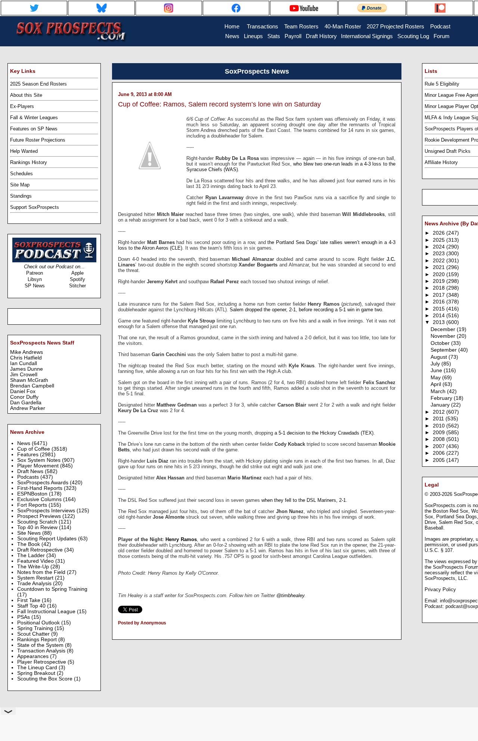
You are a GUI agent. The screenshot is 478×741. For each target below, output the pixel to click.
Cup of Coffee (34, 449)
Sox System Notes (39, 460)
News (24, 443)
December (444, 329)
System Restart (36, 578)
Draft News (31, 471)
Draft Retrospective (40, 550)
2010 (439, 426)
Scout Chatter (34, 634)
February (442, 398)
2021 (439, 267)
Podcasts (28, 477)
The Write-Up (33, 566)
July (436, 364)
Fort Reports (33, 505)
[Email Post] (118, 632)
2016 (439, 302)
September (444, 350)
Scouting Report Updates (47, 538)
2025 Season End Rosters (38, 84)
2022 (439, 260)
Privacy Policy (440, 589)
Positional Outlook (39, 623)
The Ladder (31, 555)
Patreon (34, 273)
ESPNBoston (33, 494)
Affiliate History (441, 162)
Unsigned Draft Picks (448, 151)
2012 (439, 412)
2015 (439, 309)
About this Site (26, 95)
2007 (439, 446)
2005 (439, 460)
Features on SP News (34, 129)
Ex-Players (22, 106)
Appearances (33, 656)
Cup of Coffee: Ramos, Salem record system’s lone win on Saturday (219, 104)
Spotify (77, 279)
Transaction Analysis (42, 651)
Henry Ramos (181, 539)
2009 (439, 432)
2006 (439, 453)
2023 (439, 253)
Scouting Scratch (38, 522)
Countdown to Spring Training (52, 589)
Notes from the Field (42, 572)
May (436, 377)
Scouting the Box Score (45, 679)
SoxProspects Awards (43, 482)
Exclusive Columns (40, 499)
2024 (439, 247)
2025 (439, 240)
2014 (439, 315)
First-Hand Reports (40, 488)
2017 (439, 295)
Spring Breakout (37, 673)
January (441, 405)
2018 (439, 288)
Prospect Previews (39, 516)
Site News (29, 533)
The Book (29, 544)
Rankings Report (37, 639)
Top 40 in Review (38, 527)
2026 (439, 233)
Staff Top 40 (32, 606)
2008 (439, 439)
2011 (439, 419)
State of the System (41, 645)
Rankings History (28, 162)
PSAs (24, 617)
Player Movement (38, 466)
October (441, 343)
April (437, 384)
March (439, 391)
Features (28, 454)
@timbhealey (290, 595)
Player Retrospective (42, 662)
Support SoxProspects (34, 207)
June (437, 370)
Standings (21, 196)
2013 (439, 322)
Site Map (20, 185)
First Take (29, 600)
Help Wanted (24, 151)
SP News (35, 285)
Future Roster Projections (37, 140)
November (444, 336)
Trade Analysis (35, 583)
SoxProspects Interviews (47, 510)
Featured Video (36, 561)
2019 (439, 281)
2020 (439, 274)
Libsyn (35, 279)
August (439, 357)
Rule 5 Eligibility (442, 84)
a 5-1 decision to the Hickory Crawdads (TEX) (323, 433)
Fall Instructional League (47, 611)
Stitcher (77, 285)
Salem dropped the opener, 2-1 (263, 309)
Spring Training (36, 628)
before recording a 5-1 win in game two (340, 309)
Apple (77, 273)
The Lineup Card (38, 667)
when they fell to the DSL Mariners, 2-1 (303, 500)
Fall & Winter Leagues (34, 117)
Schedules (21, 173)
